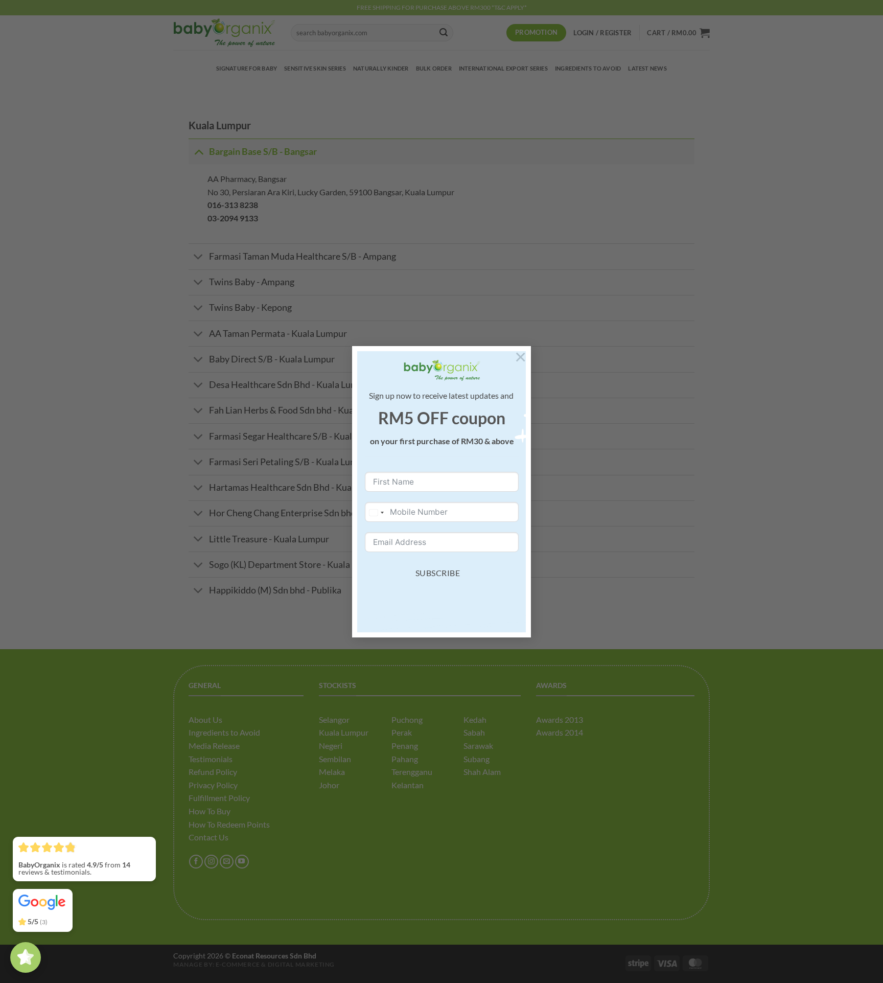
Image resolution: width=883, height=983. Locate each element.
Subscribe (437, 573)
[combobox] (376, 512)
